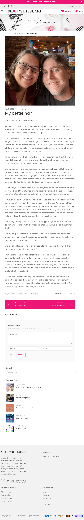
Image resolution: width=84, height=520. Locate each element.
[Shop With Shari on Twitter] (5, 6)
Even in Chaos (21, 427)
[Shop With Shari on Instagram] (8, 6)
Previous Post (20, 304)
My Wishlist (47, 497)
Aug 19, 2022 (9, 109)
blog (12, 294)
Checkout (46, 503)
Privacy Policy (6, 491)
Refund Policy (6, 494)
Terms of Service (7, 500)
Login (45, 491)
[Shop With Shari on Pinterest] (14, 6)
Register (46, 494)
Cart (44, 500)
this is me (33, 294)
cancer (19, 294)
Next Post (58, 304)
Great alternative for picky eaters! (28, 386)
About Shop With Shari (51, 456)
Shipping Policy (6, 497)
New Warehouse (22, 417)
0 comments (21, 109)
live (26, 294)
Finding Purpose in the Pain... (26, 407)
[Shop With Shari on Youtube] (11, 6)
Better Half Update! (23, 396)
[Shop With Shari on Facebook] (3, 480)
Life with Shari (19, 33)
